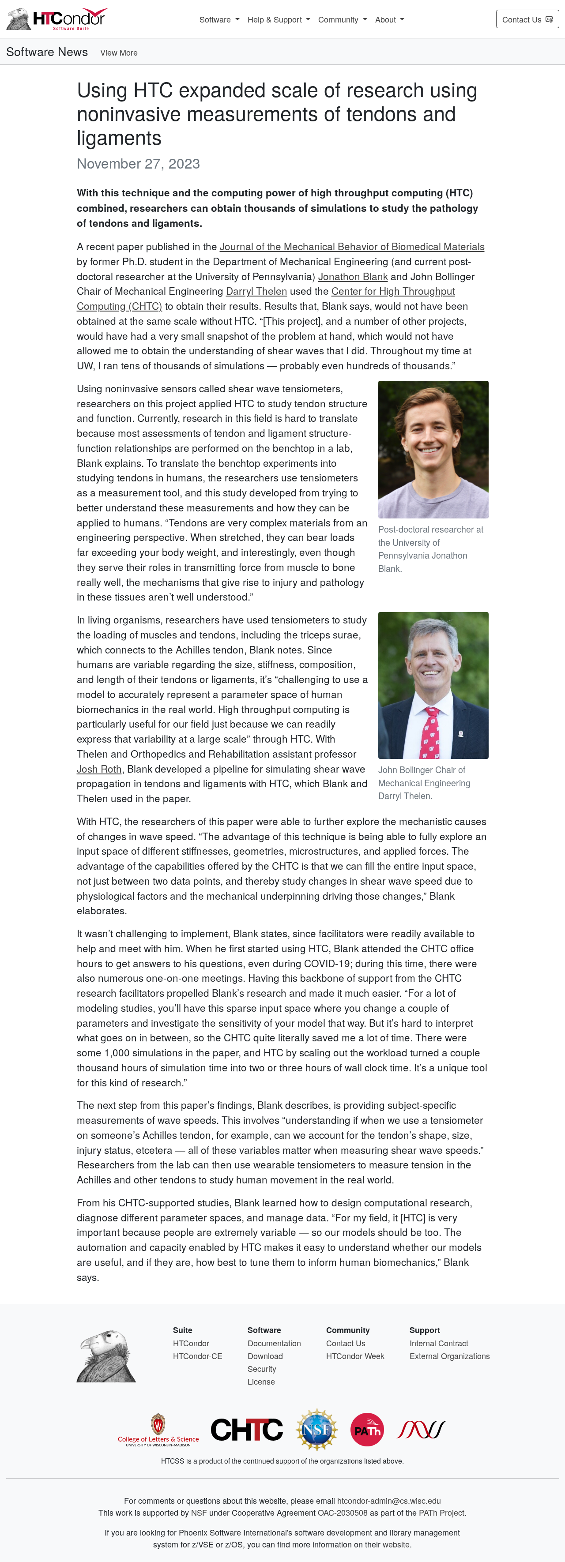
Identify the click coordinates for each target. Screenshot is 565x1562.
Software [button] (216, 19)
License (261, 1381)
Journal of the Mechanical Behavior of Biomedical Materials (352, 246)
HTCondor (191, 1342)
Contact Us (522, 19)
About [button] (386, 19)
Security (262, 1368)
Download (265, 1355)
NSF (199, 1512)
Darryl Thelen (256, 290)
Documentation (274, 1342)
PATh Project (441, 1512)
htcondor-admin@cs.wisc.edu (389, 1500)
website (396, 1544)
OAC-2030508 (343, 1512)
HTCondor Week (355, 1355)
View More (119, 52)
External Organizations (450, 1355)
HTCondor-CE (197, 1355)
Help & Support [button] (276, 19)
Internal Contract (439, 1342)
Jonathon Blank (353, 276)
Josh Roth (99, 768)
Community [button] (339, 19)
